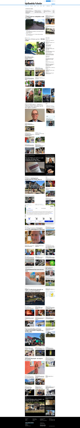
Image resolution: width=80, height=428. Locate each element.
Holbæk (36, 306)
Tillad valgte (40, 221)
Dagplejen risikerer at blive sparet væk (39, 246)
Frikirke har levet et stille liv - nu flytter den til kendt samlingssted (50, 17)
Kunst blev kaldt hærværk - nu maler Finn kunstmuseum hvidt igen (50, 388)
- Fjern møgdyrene (50, 40)
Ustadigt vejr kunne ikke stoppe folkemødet (50, 70)
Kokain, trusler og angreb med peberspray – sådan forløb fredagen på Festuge (50, 65)
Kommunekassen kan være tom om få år (34, 270)
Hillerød (36, 67)
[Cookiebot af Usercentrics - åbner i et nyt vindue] (50, 206)
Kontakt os (34, 420)
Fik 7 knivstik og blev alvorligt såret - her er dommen (39, 348)
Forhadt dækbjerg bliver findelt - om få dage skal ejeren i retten (29, 124)
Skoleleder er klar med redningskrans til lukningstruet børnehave (39, 388)
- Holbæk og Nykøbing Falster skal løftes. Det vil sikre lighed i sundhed (34, 106)
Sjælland (27, 10)
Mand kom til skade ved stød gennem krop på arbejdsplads (50, 54)
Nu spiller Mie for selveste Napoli (50, 278)
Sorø (46, 375)
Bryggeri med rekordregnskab (29, 195)
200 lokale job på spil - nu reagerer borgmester (34, 359)
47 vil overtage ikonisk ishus (39, 134)
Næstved (26, 347)
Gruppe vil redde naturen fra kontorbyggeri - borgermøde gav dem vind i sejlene (50, 308)
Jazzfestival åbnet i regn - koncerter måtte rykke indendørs (39, 308)
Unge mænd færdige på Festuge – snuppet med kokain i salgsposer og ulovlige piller (34, 330)
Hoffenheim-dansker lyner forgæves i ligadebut (49, 199)
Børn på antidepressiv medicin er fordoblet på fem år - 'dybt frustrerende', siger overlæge (50, 166)
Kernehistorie (30, 33)
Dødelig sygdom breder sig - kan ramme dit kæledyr (50, 318)
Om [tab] (50, 208)
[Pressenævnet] (43, 425)
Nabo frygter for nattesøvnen (29, 68)
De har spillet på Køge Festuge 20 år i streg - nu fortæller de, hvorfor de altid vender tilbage (29, 258)
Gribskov (26, 268)
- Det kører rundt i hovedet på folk (29, 377)
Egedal (46, 277)
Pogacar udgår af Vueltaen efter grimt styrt (50, 189)
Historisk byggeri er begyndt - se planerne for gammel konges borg (50, 329)
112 (46, 10)
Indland (28, 288)
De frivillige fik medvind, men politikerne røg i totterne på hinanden (39, 377)
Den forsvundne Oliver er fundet (49, 376)
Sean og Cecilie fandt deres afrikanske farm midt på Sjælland (50, 398)
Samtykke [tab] (29, 208)
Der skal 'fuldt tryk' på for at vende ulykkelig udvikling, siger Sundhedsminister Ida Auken (34, 159)
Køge (25, 256)
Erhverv (49, 66)
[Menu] (54, 1)
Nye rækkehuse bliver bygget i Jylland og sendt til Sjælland (50, 228)
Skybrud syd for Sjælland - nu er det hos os (50, 43)
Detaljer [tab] (36, 208)
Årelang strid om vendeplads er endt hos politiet (34, 17)
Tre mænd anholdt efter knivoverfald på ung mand (50, 348)
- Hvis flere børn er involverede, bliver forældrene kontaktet (50, 359)
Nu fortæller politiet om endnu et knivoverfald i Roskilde (50, 51)
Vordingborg (47, 15)
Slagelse (47, 66)
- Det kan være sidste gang (29, 308)
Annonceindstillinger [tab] (43, 208)
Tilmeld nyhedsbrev (35, 419)
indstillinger (51, 213)
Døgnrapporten (29, 10)
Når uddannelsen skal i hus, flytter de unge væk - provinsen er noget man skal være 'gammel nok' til (50, 408)
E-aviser (26, 419)
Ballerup (26, 67)
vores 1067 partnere (30, 211)
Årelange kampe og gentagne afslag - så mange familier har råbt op (29, 79)
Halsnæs (26, 15)
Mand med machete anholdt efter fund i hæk (38, 12)
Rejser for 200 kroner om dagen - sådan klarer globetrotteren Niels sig (49, 268)
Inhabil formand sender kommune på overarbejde (39, 68)
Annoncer (26, 420)
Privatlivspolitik (41, 419)
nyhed (48, 39)
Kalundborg (47, 69)
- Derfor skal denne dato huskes (40, 78)
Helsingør (47, 256)
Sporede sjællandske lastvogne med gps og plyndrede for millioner (47, 12)
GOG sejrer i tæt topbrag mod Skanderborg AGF (50, 73)
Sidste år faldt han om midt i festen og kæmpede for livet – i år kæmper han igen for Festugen (29, 57)
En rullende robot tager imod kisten (50, 27)
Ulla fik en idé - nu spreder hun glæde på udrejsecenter (29, 246)
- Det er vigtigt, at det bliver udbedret (50, 246)
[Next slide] (54, 95)
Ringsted (26, 77)
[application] (35, 24)
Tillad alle (49, 221)
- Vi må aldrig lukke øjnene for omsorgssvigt (50, 106)
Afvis (31, 221)
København (26, 288)
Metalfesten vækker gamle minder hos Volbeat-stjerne (29, 348)
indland (49, 41)
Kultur (38, 306)
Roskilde (47, 50)
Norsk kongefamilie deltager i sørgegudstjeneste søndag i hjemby (50, 59)
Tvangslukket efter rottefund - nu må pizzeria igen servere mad (29, 319)
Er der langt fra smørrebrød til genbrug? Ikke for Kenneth (29, 145)
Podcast (29, 156)
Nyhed (28, 15)
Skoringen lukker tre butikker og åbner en (50, 68)
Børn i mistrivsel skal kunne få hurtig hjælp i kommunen (50, 156)
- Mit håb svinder (35, 39)
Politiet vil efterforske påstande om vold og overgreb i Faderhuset (34, 290)
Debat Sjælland (39, 77)
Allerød (46, 306)
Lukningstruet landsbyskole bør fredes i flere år (33, 178)
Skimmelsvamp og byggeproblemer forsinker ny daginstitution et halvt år (39, 146)
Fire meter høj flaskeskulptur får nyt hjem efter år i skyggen (50, 257)
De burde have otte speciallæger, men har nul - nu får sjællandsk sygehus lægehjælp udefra (29, 134)
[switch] (36, 218)
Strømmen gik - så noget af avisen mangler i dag (39, 257)
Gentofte (26, 375)
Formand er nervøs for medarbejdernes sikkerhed (34, 228)
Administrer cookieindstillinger (43, 420)
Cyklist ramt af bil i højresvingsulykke (48, 45)
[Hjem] (25, 1)
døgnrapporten (49, 44)
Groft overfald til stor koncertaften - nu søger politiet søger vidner (50, 49)
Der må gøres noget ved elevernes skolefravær (49, 119)
